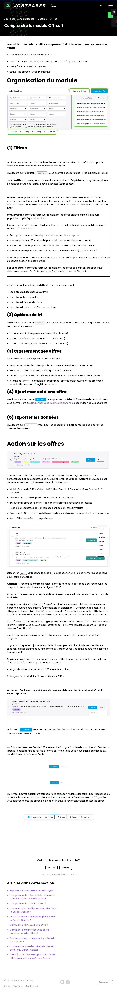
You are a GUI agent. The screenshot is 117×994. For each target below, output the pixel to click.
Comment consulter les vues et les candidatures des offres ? (29, 931)
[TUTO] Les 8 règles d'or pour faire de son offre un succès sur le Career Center (33, 956)
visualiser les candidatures (66, 729)
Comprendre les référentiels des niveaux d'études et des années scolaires (33, 897)
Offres (53, 19)
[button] (51, 867)
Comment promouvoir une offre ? (29, 925)
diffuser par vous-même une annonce (51, 403)
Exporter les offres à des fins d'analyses (32, 890)
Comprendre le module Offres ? (28, 903)
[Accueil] (30, 5)
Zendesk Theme (12, 986)
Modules (42, 19)
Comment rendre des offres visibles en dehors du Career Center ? (32, 948)
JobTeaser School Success (19, 19)
